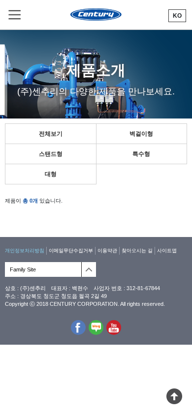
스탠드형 (51, 153)
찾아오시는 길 (137, 250)
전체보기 (51, 133)
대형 (51, 174)
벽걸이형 (141, 133)
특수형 (141, 153)
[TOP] (174, 401)
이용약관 (107, 250)
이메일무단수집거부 (71, 250)
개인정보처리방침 (24, 250)
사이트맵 (167, 250)
